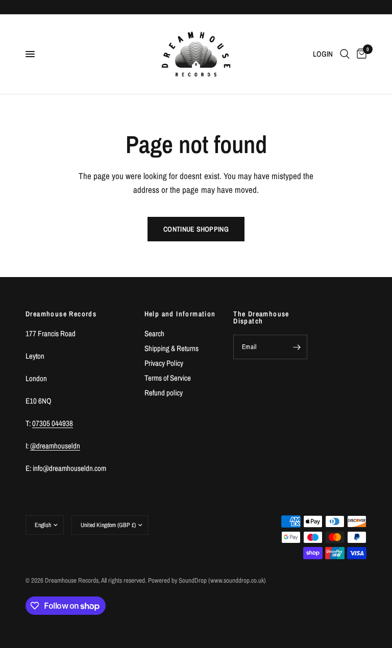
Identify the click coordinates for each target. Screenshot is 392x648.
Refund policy (163, 392)
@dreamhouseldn (55, 445)
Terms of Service (167, 377)
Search (154, 333)
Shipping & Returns (171, 348)
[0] (359, 54)
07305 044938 (52, 423)
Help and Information (180, 313)
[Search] (344, 54)
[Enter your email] (297, 347)
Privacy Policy (163, 363)
